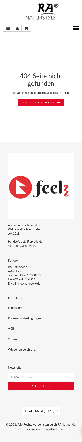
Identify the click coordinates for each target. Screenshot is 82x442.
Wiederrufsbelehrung (22, 349)
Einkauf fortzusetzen (37, 102)
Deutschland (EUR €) (39, 411)
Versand (13, 339)
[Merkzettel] (8, 28)
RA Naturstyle (34, 429)
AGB (11, 328)
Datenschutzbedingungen (24, 318)
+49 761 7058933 (29, 275)
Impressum (15, 307)
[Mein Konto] (17, 28)
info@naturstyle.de (28, 283)
